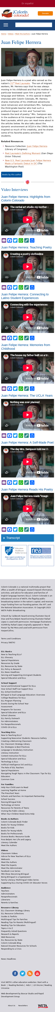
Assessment (6, 707)
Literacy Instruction (10, 753)
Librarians (5, 900)
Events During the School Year (14, 704)
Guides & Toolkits (9, 916)
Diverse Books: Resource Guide (15, 837)
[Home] (15, 13)
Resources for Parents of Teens (15, 808)
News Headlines (8, 959)
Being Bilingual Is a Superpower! (16, 877)
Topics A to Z (7, 928)
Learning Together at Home (13, 790)
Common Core (7, 779)
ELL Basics (6, 651)
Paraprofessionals (9, 897)
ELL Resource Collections (12, 913)
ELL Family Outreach (10, 718)
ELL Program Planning (11, 701)
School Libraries (8, 715)
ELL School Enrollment (11, 692)
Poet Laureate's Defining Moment (22, 153)
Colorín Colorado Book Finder (14, 822)
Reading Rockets (16, 985)
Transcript (13, 538)
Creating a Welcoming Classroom (16, 741)
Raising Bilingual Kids (11, 802)
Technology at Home (10, 805)
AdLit (28, 985)
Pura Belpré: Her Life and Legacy (16, 839)
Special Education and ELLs (13, 678)
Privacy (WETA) (8, 642)
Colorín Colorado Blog (11, 943)
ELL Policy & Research (11, 669)
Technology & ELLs (9, 762)
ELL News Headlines (10, 672)
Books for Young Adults (11, 831)
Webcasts (5, 859)
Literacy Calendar (9, 842)
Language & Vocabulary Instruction (17, 750)
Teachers (5, 891)
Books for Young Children (12, 825)
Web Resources (8, 937)
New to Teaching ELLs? (11, 654)
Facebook (15, 973)
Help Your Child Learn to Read (14, 787)
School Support (9, 683)
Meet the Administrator (11, 868)
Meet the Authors (22, 34)
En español (27, 3)
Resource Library (9, 908)
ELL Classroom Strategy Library (15, 744)
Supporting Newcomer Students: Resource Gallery (24, 738)
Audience (6, 888)
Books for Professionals (12, 834)
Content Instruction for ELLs (13, 756)
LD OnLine (38, 985)
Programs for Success (11, 709)
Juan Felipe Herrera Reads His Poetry (27, 489)
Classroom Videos (9, 853)
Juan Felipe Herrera (37, 146)
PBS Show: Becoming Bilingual (15, 874)
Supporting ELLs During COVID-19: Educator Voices (24, 883)
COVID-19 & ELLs (9, 727)
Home (3, 34)
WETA (43, 1006)
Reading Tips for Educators (13, 925)
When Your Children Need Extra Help (17, 814)
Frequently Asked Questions (14, 931)
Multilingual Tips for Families (14, 919)
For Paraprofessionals (11, 724)
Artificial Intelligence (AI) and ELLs (16, 765)
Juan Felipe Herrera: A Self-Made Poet (27, 442)
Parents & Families (9, 903)
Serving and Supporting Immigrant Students (21, 675)
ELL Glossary (7, 657)
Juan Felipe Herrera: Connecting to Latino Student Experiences (25, 296)
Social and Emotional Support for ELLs (18, 686)
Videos (10, 34)
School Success (8, 799)
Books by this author (11, 175)
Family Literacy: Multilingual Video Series (20, 880)
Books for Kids (7, 828)
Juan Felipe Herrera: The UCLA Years (27, 395)
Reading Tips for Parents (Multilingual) (18, 922)
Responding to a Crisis (11, 949)
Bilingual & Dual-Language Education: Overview (23, 695)
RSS (30, 973)
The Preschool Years (10, 793)
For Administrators (9, 721)
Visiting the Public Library (13, 811)
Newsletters (23, 1006)
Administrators (8, 894)
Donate (45, 13)
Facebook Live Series (10, 871)
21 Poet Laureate (20, 83)
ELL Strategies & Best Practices (15, 747)
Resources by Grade (10, 663)
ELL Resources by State (11, 666)
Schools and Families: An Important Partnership (22, 796)
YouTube (37, 973)
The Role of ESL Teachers (12, 768)
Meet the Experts (9, 865)
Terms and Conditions (11, 639)
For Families (7, 784)
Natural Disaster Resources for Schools (19, 946)
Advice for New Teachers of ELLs (16, 856)
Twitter (22, 973)
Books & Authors (9, 819)
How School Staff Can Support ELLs (17, 689)
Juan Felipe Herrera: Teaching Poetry (26, 247)
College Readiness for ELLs (13, 698)
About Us (11, 1006)
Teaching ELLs (8, 732)
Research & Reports (10, 934)
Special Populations (10, 660)
